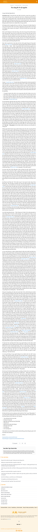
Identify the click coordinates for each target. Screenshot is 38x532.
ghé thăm (9, 519)
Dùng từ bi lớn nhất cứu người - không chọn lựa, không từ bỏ (12, 460)
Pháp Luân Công (8, 44)
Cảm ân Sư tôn (3, 498)
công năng (16, 325)
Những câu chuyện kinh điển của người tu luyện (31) (11, 471)
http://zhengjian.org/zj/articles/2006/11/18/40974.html (13, 438)
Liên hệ (9, 507)
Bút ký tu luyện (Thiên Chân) (5, 496)
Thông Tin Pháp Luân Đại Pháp (28, 507)
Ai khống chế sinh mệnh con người (6, 487)
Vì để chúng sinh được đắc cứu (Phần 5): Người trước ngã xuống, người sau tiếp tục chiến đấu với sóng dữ (19, 474)
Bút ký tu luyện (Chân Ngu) (5, 492)
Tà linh (22, 406)
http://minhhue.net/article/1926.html (9, 437)
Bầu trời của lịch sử (4, 490)
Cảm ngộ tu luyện (4, 501)
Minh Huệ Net (19, 507)
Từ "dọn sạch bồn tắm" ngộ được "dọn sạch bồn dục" (11, 481)
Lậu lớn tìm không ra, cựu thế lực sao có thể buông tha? (11, 477)
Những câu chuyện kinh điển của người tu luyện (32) (11, 462)
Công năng (23, 318)
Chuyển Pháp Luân (10, 82)
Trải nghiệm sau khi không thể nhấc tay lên (9, 479)
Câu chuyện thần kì (4, 503)
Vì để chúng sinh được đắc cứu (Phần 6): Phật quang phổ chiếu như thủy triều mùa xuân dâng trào (19, 468)
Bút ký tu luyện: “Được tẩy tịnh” (6, 494)
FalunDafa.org (13, 507)
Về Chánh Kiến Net (4, 507)
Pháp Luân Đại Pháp (26, 330)
